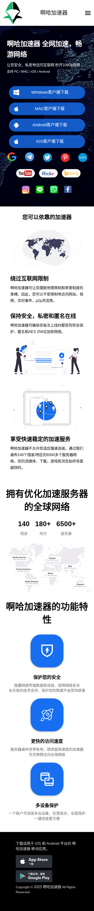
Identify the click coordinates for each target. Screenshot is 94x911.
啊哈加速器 (52, 887)
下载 (19, 843)
